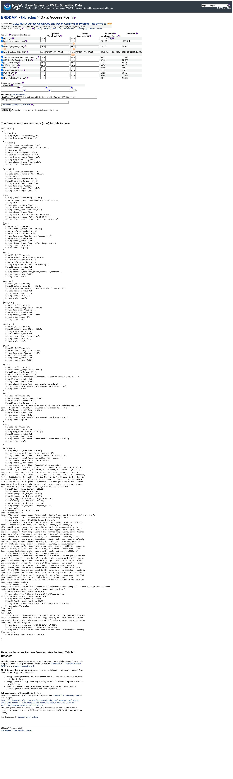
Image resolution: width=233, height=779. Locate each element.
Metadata (57, 29)
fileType (69, 696)
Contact (29, 730)
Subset (80, 29)
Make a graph (96, 29)
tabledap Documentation (28, 717)
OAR (224, 8)
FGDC (38, 29)
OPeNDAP (55, 664)
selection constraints (23, 666)
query (78, 696)
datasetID (59, 696)
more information (18, 95)
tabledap (28, 17)
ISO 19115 (47, 29)
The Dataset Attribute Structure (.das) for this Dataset (35, 123)
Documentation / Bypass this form (16, 105)
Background (68, 29)
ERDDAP (9, 17)
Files (86, 29)
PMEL (228, 8)
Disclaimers (6, 730)
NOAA (219, 8)
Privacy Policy (18, 730)
